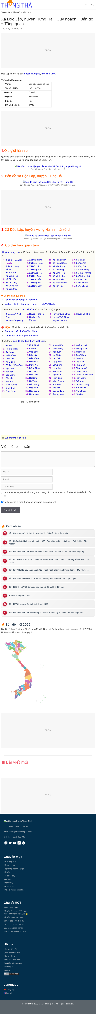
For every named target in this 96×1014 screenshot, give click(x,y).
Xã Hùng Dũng (60, 263)
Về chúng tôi (9, 967)
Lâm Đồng (57, 365)
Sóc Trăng (81, 355)
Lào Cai (56, 358)
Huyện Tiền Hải (60, 320)
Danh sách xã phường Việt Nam (20, 331)
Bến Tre (9, 381)
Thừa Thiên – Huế (84, 374)
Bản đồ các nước (11, 908)
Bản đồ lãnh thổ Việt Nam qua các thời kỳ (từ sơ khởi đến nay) (37, 587)
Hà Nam (33, 378)
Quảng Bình (58, 391)
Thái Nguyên (82, 368)
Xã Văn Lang (82, 286)
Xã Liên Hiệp (58, 269)
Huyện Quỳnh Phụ (61, 314)
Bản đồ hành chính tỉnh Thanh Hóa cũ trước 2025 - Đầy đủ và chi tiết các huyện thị (46, 551)
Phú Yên (56, 387)
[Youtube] (14, 844)
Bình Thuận (34, 345)
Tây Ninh (80, 361)
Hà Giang (33, 374)
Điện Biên (33, 361)
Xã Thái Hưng (82, 269)
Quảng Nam (58, 394)
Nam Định (57, 371)
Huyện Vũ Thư (83, 314)
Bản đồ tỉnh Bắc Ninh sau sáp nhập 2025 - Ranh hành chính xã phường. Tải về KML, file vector (48, 542)
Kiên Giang (58, 348)
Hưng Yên (34, 394)
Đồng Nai (33, 365)
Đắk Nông (34, 358)
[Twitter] (10, 844)
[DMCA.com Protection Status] (11, 975)
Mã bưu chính (9, 886)
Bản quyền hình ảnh (12, 960)
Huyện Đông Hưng (15, 320)
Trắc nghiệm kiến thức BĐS (15, 931)
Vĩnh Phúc (81, 391)
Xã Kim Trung (59, 266)
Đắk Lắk (33, 355)
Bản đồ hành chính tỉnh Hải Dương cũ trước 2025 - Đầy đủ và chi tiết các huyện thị (46, 612)
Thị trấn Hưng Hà (14, 260)
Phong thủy (8, 883)
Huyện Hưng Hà (10, 252)
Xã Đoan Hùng (36, 263)
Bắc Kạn (10, 371)
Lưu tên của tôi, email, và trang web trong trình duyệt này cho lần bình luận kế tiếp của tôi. (47, 494)
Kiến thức (8, 879)
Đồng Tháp (34, 368)
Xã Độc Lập (34, 266)
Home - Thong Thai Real (19, 595)
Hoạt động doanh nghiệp (14, 869)
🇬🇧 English (8, 993)
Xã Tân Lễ (80, 259)
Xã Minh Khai (59, 276)
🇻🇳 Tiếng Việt (9, 989)
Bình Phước (11, 391)
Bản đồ (7, 872)
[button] (92, 5)
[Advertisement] (48, 50)
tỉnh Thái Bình (48, 73)
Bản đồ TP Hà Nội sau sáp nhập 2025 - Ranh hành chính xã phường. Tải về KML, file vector (49, 570)
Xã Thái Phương (83, 273)
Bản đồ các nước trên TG (14, 921)
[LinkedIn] (19, 844)
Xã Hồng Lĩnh (35, 286)
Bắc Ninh (10, 378)
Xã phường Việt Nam (21, 12)
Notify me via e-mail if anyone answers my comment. (29, 502)
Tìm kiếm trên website (13, 963)
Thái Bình (80, 365)
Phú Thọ (57, 384)
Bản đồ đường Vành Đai (13, 917)
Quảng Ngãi (81, 345)
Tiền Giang (81, 378)
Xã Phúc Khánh (60, 282)
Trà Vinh (80, 381)
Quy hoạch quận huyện (13, 928)
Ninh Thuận (58, 381)
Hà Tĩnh (33, 381)
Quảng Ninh (82, 348)
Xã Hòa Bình (35, 276)
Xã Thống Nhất (83, 276)
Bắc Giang (11, 375)
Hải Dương (34, 384)
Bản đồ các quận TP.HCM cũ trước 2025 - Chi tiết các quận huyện (38, 533)
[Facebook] (6, 844)
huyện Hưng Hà (32, 73)
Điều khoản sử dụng (12, 956)
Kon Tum (57, 352)
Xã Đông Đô (35, 269)
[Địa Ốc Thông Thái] (17, 4)
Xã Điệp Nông (35, 259)
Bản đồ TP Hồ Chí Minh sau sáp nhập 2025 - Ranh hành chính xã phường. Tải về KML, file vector (49, 560)
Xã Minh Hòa (59, 273)
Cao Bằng (33, 352)
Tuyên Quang (82, 384)
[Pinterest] (23, 844)
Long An (57, 368)
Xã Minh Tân (58, 279)
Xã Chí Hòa (11, 279)
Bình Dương (11, 384)
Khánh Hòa (58, 345)
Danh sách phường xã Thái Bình (20, 299)
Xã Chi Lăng (11, 282)
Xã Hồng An (35, 282)
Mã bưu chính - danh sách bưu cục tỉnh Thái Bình (29, 304)
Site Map (7, 970)
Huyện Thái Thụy (61, 317)
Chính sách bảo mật (12, 953)
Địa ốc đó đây (9, 876)
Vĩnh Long (81, 387)
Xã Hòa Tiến (35, 279)
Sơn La (79, 358)
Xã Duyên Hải (35, 273)
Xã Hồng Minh (59, 259)
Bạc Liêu (10, 368)
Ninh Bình (57, 378)
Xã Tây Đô (81, 266)
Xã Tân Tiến (81, 263)
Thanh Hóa (81, 371)
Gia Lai (32, 371)
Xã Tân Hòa (58, 286)
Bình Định (10, 388)
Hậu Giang (34, 391)
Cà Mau (32, 348)
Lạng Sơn (57, 361)
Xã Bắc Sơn (11, 272)
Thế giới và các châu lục (14, 890)
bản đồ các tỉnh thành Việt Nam (29, 341)
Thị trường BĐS (10, 862)
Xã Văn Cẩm (82, 282)
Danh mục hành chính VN (14, 924)
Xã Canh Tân (12, 276)
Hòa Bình (33, 387)
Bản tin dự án (9, 865)
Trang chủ (5, 12)
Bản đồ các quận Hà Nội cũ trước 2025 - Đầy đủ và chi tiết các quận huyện (42, 578)
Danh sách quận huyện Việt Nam (21, 335)
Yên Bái (79, 394)
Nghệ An (57, 374)
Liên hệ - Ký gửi (10, 949)
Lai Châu (57, 355)
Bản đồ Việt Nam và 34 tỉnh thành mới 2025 (28, 604)
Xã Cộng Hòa (12, 285)
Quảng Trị (80, 352)
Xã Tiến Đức (82, 279)
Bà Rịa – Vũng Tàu (14, 365)
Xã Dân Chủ (11, 289)
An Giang (10, 362)
